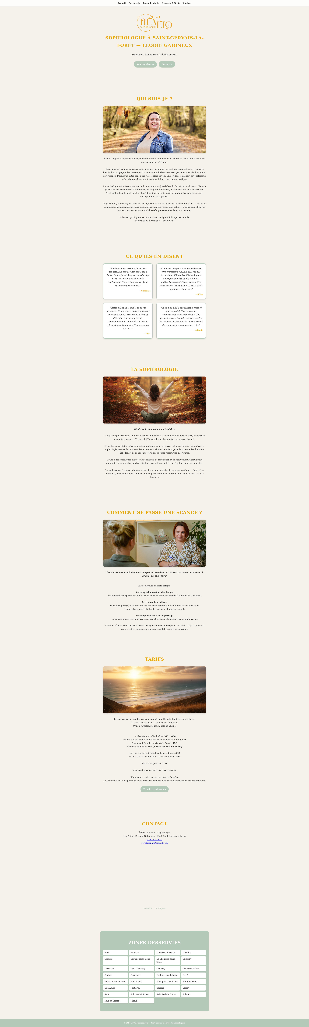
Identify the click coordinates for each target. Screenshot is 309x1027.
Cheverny (109, 969)
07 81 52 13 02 (154, 839)
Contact (187, 3)
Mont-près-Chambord (167, 981)
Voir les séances (145, 64)
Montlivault (136, 981)
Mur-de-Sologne (190, 981)
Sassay (186, 988)
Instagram (161, 908)
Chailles (108, 959)
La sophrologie (151, 3)
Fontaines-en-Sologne (167, 975)
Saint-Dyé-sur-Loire (166, 994)
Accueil (122, 3)
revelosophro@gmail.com (154, 843)
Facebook (147, 908)
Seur (107, 994)
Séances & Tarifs (171, 3)
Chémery (187, 959)
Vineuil (134, 1001)
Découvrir (167, 64)
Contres (108, 975)
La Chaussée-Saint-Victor (166, 960)
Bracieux (135, 952)
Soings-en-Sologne (139, 994)
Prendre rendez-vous (154, 789)
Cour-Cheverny (138, 969)
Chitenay (161, 969)
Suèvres (186, 994)
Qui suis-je (134, 3)
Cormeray (135, 975)
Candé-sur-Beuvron (166, 952)
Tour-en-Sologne (112, 1001)
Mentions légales (178, 1023)
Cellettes (187, 952)
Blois (107, 952)
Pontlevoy (135, 988)
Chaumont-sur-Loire (140, 959)
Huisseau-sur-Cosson (115, 981)
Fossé (185, 975)
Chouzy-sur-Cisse (191, 969)
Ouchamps (110, 988)
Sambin (160, 988)
